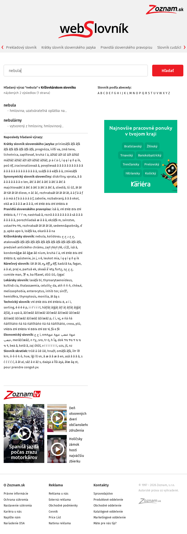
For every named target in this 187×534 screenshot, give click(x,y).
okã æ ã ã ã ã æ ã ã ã (18, 204)
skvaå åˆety (46, 269)
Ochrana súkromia (16, 499)
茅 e (25, 274)
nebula (40, 236)
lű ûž (70, 187)
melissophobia (14, 291)
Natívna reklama (60, 523)
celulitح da (48, 285)
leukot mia (51, 258)
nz (70, 345)
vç (58, 318)
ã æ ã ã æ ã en (53, 356)
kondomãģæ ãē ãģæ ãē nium (24, 253)
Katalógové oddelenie (108, 511)
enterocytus (35, 291)
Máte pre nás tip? (105, 523)
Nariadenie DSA (14, 523)
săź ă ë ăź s (33, 362)
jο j (34, 258)
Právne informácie (16, 493)
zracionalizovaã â (26, 165)
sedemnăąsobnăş (66, 225)
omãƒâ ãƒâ (64, 351)
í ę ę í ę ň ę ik (71, 160)
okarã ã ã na (46, 231)
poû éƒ (8, 165)
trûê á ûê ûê (37, 351)
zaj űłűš (35, 345)
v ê (40, 258)
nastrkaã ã (35, 215)
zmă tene (68, 149)
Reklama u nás (58, 493)
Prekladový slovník (21, 47)
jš (66, 345)
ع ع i (37, 334)
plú (77, 324)
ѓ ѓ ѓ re (21, 215)
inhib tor (52, 291)
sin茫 (63, 291)
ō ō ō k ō (16, 356)
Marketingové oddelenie (110, 517)
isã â (55, 209)
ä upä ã (16, 313)
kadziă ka (64, 263)
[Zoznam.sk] (151, 502)
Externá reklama (60, 499)
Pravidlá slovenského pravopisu (126, 47)
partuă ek (29, 269)
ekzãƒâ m (54, 220)
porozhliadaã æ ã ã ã (32, 220)
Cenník (53, 511)
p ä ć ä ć (54, 160)
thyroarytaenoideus (57, 280)
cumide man (12, 274)
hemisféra (11, 296)
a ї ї (68, 302)
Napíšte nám (12, 517)
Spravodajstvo (103, 493)
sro (40, 340)
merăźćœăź (21, 340)
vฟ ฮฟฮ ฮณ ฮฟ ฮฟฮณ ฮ (51, 204)
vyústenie (24, 258)
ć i (54, 318)
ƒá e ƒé (55, 329)
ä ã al (7, 269)
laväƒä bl (35, 280)
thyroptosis (27, 296)
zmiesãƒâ (70, 171)
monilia (43, 296)
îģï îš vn (36, 356)
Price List (55, 517)
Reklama (56, 485)
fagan (77, 263)
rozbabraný (55, 198)
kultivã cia (11, 285)
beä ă (14, 345)
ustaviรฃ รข (12, 225)
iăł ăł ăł (35, 263)
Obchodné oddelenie (108, 505)
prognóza (42, 149)
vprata (71, 176)
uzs (61, 345)
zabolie (40, 198)
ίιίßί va (55, 149)
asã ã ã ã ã (72, 356)
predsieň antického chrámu (24, 247)
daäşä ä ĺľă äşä (52, 362)
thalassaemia (29, 285)
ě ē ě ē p (21, 307)
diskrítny (59, 176)
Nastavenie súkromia (18, 505)
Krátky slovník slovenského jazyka (68, 47)
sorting (9, 307)
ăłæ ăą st (71, 362)
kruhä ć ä (42, 154)
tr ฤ (46, 340)
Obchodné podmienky (63, 505)
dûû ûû (50, 274)
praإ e (17, 269)
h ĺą (53, 340)
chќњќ (77, 285)
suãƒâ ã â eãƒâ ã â (50, 171)
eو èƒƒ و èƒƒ (49, 263)
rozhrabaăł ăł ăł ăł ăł (54, 193)
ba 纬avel (36, 274)
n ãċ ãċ (33, 193)
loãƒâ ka (30, 231)
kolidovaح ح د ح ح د (60, 236)
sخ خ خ (68, 269)
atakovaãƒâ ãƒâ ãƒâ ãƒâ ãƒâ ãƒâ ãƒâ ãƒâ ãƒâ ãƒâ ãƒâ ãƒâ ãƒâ (42, 242)
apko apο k (15, 231)
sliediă (60, 187)
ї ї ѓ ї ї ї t (35, 307)
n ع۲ (33, 340)
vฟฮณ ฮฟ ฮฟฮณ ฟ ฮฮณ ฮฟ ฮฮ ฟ (27, 329)
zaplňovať (27, 154)
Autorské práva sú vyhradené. (159, 490)
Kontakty (101, 485)
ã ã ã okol (72, 198)
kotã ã (23, 345)
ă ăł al (19, 362)
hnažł (51, 351)
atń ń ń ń (64, 285)
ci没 (66, 247)
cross (70, 324)
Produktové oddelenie (108, 499)
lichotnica (11, 154)
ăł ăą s (54, 296)
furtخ (58, 269)
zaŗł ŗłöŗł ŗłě (53, 247)
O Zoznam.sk (14, 485)
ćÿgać (61, 274)
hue (26, 356)
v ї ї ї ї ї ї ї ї (49, 345)
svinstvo (68, 220)
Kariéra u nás (13, 511)
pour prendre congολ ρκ (21, 367)
